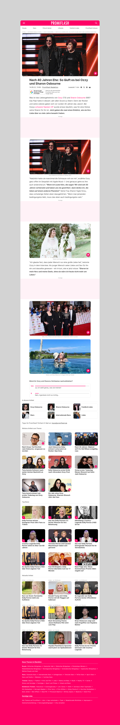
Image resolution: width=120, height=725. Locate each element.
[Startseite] (60, 23)
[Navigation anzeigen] (24, 23)
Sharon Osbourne (78, 98)
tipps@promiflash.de (59, 423)
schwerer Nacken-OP (44, 107)
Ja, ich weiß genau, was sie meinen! (48, 388)
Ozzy (60, 98)
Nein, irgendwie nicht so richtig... (47, 395)
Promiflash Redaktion (50, 87)
